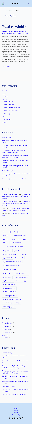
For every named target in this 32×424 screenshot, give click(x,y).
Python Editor (8, 273)
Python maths (21, 281)
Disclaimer (16, 412)
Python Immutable (21, 277)
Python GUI (7, 277)
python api (7, 258)
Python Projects (9, 105)
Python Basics (8, 102)
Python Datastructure (11, 266)
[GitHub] (22, 418)
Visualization (7, 303)
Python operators (9, 292)
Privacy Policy (16, 415)
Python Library (7, 326)
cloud (16, 232)
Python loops (8, 281)
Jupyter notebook (16, 242)
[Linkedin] (20, 418)
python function (21, 273)
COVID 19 (7, 235)
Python (4, 99)
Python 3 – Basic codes (11, 111)
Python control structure (12, 262)
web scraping (8, 307)
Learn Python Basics (13, 247)
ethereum (15, 239)
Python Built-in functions (12, 108)
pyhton (16, 251)
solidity (6, 96)
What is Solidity (7, 137)
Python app (19, 258)
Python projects (7, 332)
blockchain (7, 232)
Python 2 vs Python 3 (10, 254)
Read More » (6, 66)
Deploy (6, 239)
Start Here (5, 91)
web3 (4, 94)
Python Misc (6, 329)
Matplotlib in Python (8, 171)
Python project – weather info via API (14, 179)
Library (4, 117)
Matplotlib (7, 119)
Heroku (25, 239)
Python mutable (9, 284)
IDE (5, 242)
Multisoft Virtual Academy (10, 194)
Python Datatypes (10, 270)
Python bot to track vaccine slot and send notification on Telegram (16, 196)
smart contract (8, 299)
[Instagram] (15, 3)
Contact (4, 122)
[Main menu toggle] (28, 3)
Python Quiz (8, 114)
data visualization (20, 235)
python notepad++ (9, 288)
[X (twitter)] (17, 3)
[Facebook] (19, 3)
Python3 (23, 254)
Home (16, 408)
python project (10, 296)
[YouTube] (12, 3)
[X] (12, 418)
